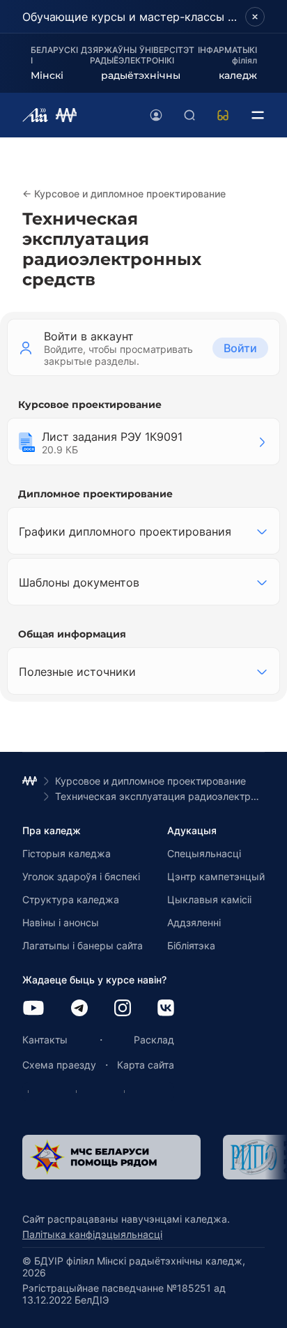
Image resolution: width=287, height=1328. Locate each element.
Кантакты (45, 1040)
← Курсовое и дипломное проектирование (124, 193)
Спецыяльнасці (204, 853)
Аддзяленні (194, 922)
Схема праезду (59, 1065)
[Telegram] (79, 1008)
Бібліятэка (191, 945)
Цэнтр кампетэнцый (216, 876)
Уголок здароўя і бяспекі (81, 876)
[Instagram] (122, 1008)
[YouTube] (33, 1009)
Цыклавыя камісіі (209, 899)
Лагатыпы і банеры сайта (82, 945)
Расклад (154, 1040)
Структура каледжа (70, 899)
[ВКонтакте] (165, 1008)
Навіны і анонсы (60, 922)
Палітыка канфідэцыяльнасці (92, 1234)
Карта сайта (145, 1065)
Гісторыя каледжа (66, 853)
